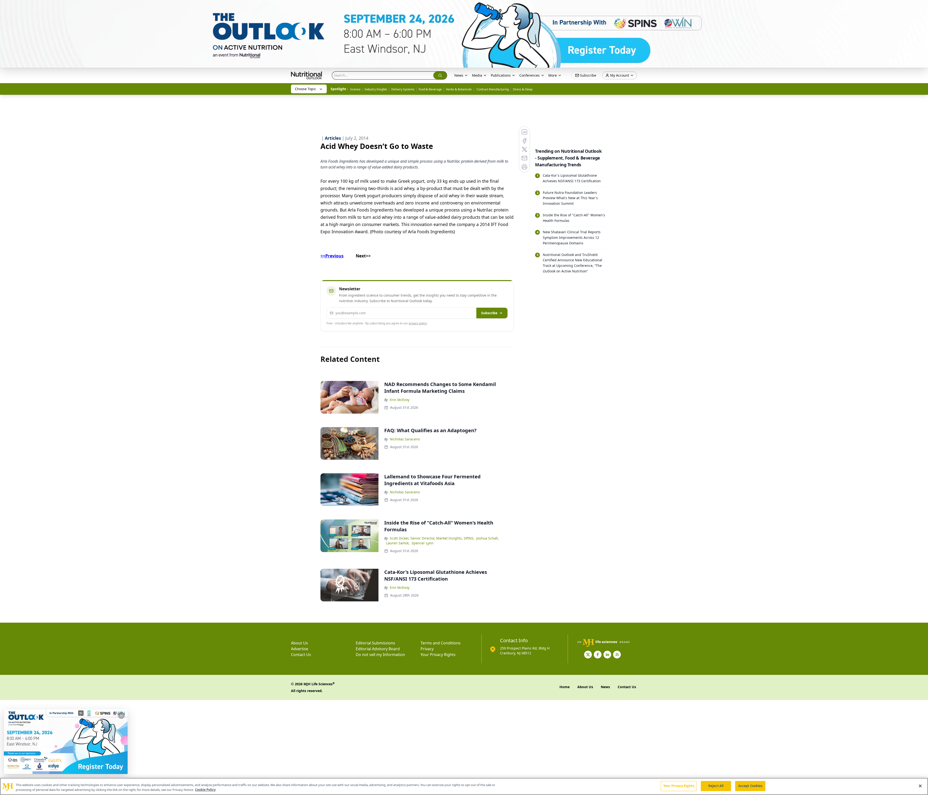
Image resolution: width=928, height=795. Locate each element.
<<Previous (332, 256)
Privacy (427, 648)
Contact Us (301, 654)
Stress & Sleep (522, 89)
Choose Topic (305, 89)
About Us (299, 643)
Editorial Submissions (375, 643)
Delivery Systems (402, 89)
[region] (464, 786)
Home (564, 687)
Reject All (716, 786)
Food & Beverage (430, 89)
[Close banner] (921, 6)
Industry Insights (376, 89)
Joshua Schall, (487, 538)
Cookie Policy (205, 790)
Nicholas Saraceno (405, 439)
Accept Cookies (750, 786)
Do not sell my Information (380, 654)
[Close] (920, 785)
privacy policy (418, 323)
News (458, 75)
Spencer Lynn (423, 543)
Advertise (299, 648)
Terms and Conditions (440, 643)
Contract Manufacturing (492, 89)
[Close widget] (121, 715)
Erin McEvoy (399, 399)
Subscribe (489, 313)
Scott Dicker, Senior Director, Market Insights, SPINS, (432, 538)
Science (355, 89)
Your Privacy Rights (438, 654)
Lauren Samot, (398, 543)
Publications (501, 75)
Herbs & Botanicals (459, 89)
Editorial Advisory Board (378, 648)
